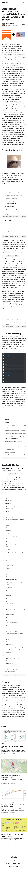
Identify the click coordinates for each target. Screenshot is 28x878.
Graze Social (14, 861)
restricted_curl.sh (6, 326)
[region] (14, 201)
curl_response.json (6, 236)
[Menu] (26, 2)
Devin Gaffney (10, 23)
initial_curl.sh (5, 216)
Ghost (17, 866)
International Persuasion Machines (14, 863)
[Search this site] (23, 2)
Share (23, 24)
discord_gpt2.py (6, 457)
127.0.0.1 (4, 2)
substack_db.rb (6, 675)
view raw (24, 216)
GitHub (16, 216)
